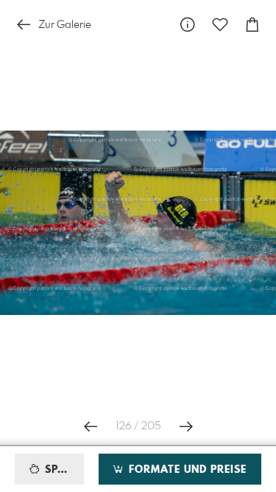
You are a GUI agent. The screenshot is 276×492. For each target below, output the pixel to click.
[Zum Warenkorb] (252, 25)
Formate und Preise (186, 470)
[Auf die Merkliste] (220, 25)
